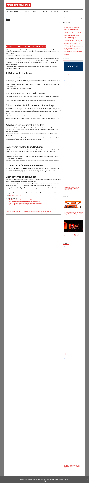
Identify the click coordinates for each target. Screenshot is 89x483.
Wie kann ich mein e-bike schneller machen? (19, 205)
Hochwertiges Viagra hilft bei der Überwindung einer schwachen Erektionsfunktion (71, 188)
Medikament (67, 11)
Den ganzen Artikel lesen (15, 195)
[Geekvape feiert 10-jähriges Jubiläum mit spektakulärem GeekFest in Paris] (73, 220)
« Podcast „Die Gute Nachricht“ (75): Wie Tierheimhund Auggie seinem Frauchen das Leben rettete (30, 211)
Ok (44, 481)
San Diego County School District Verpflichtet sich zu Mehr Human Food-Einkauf (73, 466)
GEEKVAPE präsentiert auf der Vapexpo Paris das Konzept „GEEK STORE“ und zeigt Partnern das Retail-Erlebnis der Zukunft (73, 214)
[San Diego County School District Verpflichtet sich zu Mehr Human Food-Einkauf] (73, 358)
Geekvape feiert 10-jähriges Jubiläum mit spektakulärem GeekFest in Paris (72, 235)
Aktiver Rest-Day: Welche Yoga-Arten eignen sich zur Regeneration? (25, 203)
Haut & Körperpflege (55, 11)
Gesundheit (27, 11)
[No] (87, 479)
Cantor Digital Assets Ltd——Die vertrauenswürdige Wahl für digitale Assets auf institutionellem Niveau (72, 75)
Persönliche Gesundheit (13, 11)
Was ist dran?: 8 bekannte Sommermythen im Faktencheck (23, 199)
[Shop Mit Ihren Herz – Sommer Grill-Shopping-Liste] (73, 246)
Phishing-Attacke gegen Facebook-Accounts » (49, 213)
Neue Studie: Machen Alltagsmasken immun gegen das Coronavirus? (25, 201)
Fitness (35, 11)
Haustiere (44, 11)
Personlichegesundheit (18, 4)
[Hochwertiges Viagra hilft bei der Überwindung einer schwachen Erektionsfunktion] (73, 80)
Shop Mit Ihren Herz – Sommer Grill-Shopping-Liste (72, 353)
